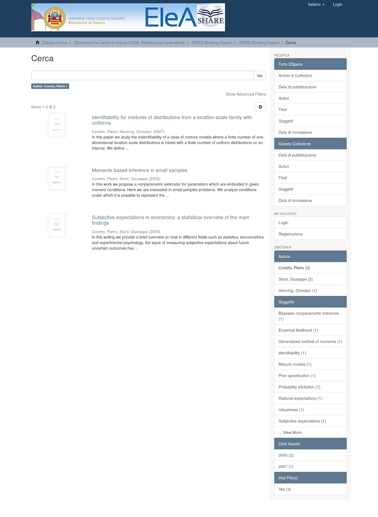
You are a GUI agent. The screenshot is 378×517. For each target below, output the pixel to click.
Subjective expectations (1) (302, 421)
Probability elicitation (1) (299, 387)
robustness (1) (291, 409)
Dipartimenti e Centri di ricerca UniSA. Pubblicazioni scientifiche (129, 42)
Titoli (283, 109)
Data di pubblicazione (297, 86)
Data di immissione (295, 132)
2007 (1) (286, 466)
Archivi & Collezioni (295, 75)
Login (283, 222)
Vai (259, 75)
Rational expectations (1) (300, 398)
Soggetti (286, 121)
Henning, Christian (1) (298, 290)
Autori (284, 98)
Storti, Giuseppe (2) (296, 279)
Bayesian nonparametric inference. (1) (309, 315)
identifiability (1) (292, 352)
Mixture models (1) (295, 364)
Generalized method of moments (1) (310, 341)
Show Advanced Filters (246, 94)
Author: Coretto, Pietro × (50, 86)
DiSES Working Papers (212, 42)
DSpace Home (54, 42)
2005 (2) (286, 455)
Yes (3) (285, 489)
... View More (290, 432)
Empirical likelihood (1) (298, 330)
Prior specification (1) (297, 375)
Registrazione (291, 234)
